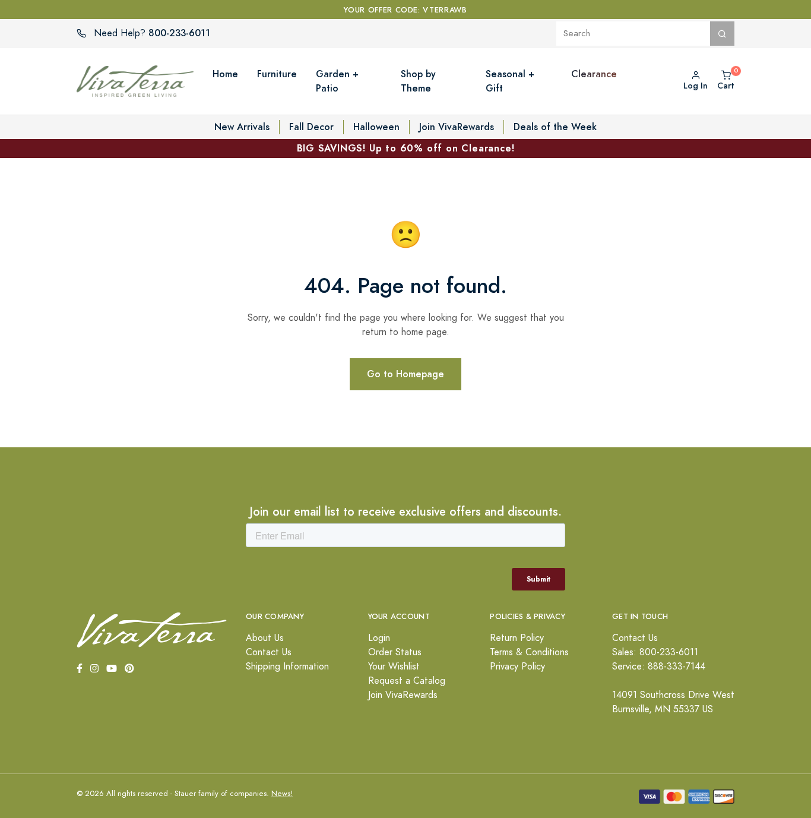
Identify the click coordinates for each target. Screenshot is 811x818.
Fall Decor (311, 127)
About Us (265, 638)
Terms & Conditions (529, 652)
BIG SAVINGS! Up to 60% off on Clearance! (406, 148)
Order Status (395, 652)
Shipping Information (287, 666)
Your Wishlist (394, 666)
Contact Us (269, 652)
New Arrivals (242, 127)
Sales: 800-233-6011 (655, 652)
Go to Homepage (405, 374)
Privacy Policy (517, 666)
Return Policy (517, 638)
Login (379, 638)
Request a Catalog (406, 680)
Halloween (376, 127)
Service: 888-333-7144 (658, 666)
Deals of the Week (555, 127)
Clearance (594, 74)
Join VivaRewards (456, 127)
